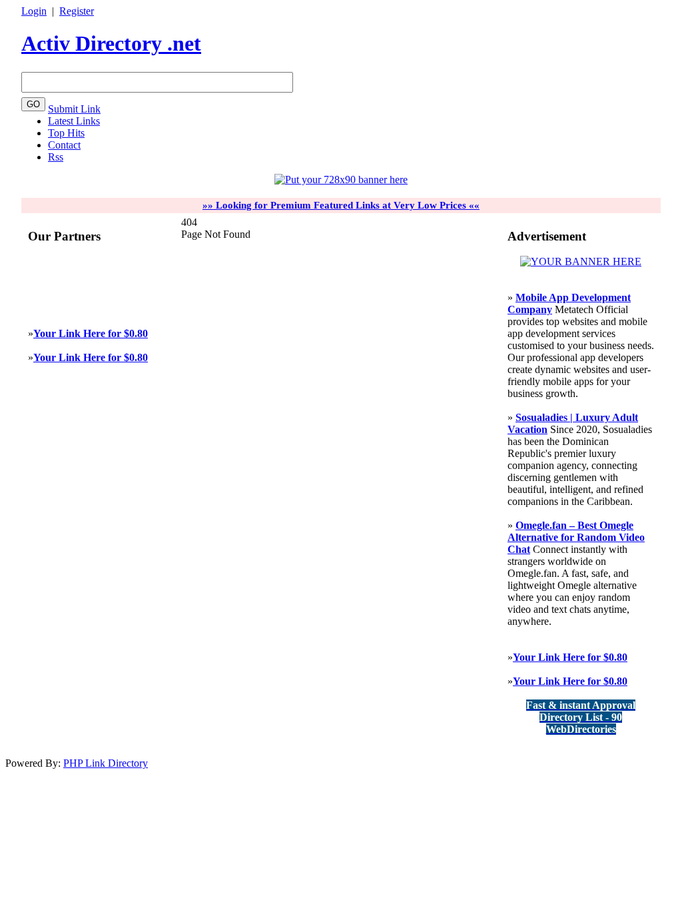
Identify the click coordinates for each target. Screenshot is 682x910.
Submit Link (74, 109)
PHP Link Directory (105, 763)
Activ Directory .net (111, 43)
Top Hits (66, 133)
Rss (55, 157)
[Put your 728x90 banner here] (341, 179)
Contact (64, 145)
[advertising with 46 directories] (580, 261)
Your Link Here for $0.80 (90, 333)
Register (76, 11)
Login (34, 11)
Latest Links (74, 121)
